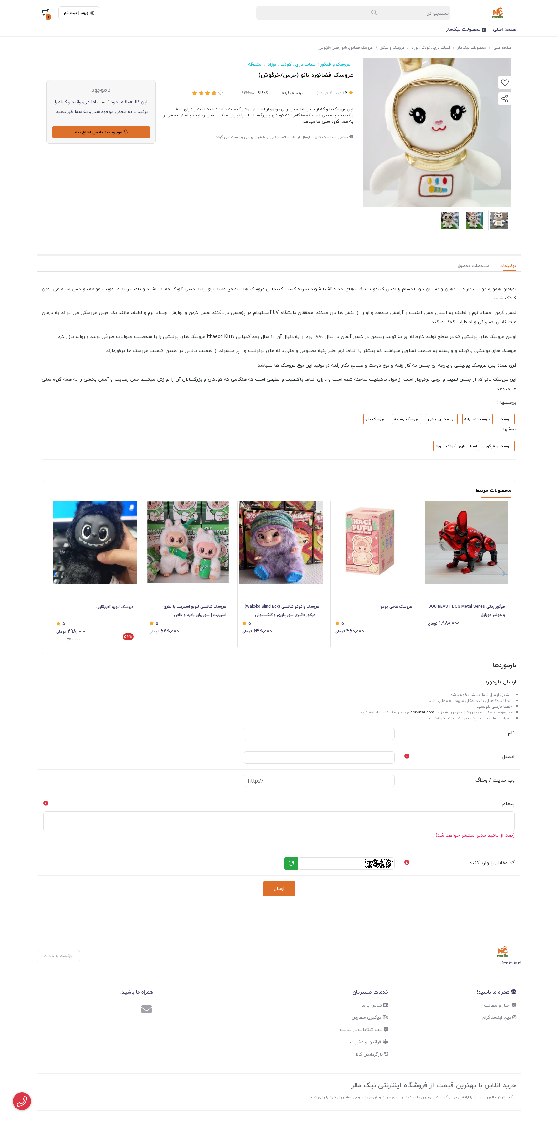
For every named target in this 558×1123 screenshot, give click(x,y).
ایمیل (508, 756)
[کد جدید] (291, 863)
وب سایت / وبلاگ (495, 779)
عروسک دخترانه (477, 419)
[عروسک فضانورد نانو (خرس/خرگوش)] (502, 951)
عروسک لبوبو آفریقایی (115, 606)
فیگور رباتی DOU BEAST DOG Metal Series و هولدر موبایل (467, 610)
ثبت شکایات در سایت (362, 1030)
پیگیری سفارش (367, 1017)
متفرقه (254, 64)
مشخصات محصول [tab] (473, 265)
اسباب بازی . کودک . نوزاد (431, 48)
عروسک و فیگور (392, 48)
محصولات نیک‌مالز (464, 29)
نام (511, 732)
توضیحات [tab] (508, 265)
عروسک (506, 419)
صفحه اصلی (504, 29)
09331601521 (510, 963)
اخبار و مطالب (498, 1005)
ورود (84, 13)
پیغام (508, 803)
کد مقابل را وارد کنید (492, 862)
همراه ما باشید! (494, 992)
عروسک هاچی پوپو (396, 606)
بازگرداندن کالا (370, 1054)
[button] (54, 574)
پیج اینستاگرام (497, 1017)
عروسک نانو (375, 419)
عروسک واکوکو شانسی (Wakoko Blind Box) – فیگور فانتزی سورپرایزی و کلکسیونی (282, 610)
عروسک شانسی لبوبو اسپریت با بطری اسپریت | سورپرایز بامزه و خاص (195, 610)
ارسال (279, 889)
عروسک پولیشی (442, 419)
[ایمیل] (146, 1010)
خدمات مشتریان (370, 992)
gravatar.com (422, 712)
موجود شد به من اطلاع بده (99, 132)
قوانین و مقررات (366, 1042)
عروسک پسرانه (406, 419)
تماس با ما (372, 1005)
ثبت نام (70, 13)
